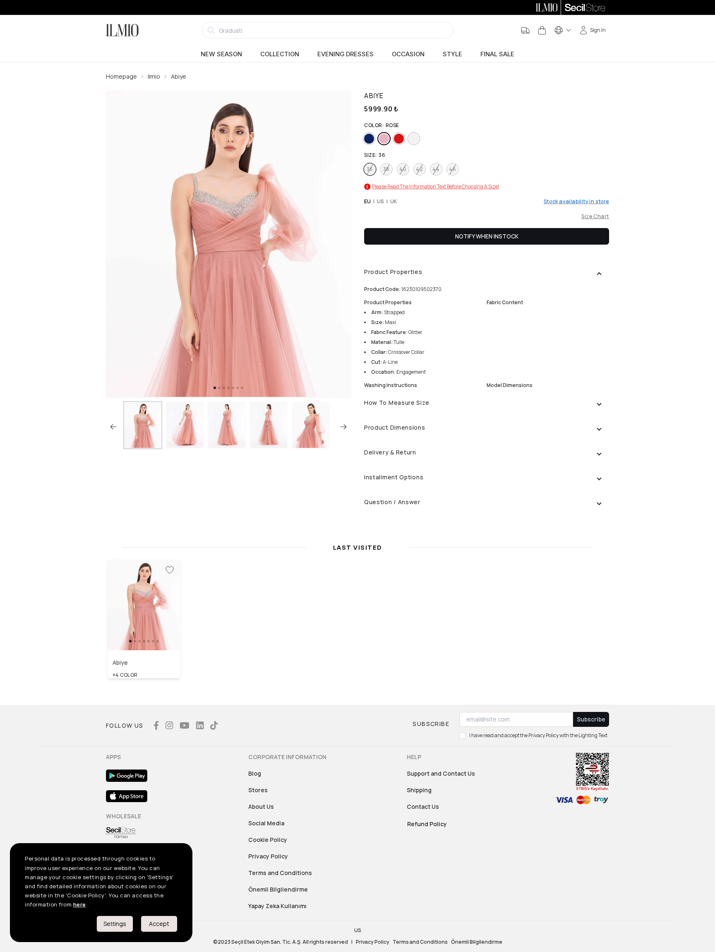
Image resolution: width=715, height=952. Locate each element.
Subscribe (591, 719)
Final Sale (497, 54)
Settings (114, 924)
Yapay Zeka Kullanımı (277, 906)
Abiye (178, 76)
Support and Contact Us (441, 773)
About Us (261, 806)
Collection (279, 54)
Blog (254, 773)
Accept (159, 924)
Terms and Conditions (280, 873)
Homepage (121, 76)
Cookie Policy (267, 840)
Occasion (408, 54)
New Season (221, 54)
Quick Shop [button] (144, 632)
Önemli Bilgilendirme (278, 889)
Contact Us (423, 806)
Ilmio (154, 76)
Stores (258, 790)
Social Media (266, 823)
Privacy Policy (268, 856)
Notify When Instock (486, 236)
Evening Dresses (345, 54)
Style (452, 54)
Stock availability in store (576, 201)
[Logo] (122, 30)
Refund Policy (427, 824)
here (79, 904)
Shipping (419, 790)
